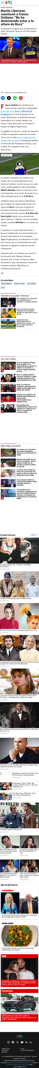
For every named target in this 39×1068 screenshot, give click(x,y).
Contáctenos (5, 1050)
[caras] (19, 956)
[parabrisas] (19, 991)
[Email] (21, 98)
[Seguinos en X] (17, 1042)
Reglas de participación (27, 1050)
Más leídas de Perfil (10, 446)
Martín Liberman (6, 283)
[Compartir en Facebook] (3, 98)
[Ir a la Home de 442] (8, 3)
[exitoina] (19, 890)
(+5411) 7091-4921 (11, 1064)
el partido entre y (11, 111)
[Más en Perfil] (12, 885)
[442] (19, 1036)
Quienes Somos (6, 1048)
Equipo (23, 1048)
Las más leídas (8, 359)
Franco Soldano (19, 283)
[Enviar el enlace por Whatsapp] (15, 98)
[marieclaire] (19, 923)
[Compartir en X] (9, 98)
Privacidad (4, 1052)
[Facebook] (13, 1042)
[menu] (2, 2)
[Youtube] (22, 1042)
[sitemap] (31, 1042)
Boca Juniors (31, 283)
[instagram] (8, 1042)
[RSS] (26, 1042)
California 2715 (11, 1062)
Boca (2, 287)
